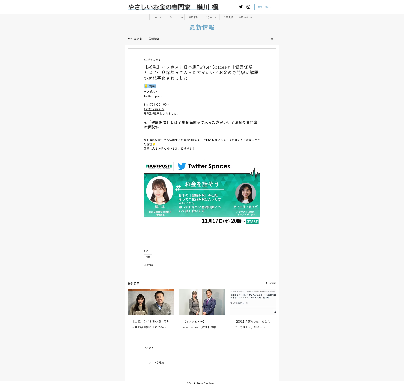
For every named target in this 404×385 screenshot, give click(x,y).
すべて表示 (270, 283)
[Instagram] (248, 6)
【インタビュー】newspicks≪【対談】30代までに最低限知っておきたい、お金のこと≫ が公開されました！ (202, 325)
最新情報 (154, 38)
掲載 (148, 257)
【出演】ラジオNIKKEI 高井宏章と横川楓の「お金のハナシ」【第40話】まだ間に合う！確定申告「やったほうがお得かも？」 (150, 325)
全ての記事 (135, 38)
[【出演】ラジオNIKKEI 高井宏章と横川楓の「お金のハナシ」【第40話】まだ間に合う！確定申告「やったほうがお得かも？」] (151, 302)
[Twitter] (240, 6)
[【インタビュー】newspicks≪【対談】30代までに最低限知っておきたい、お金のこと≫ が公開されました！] (202, 302)
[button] (272, 39)
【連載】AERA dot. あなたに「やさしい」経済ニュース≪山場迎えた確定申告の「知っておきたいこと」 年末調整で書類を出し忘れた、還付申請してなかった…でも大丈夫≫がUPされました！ (252, 325)
